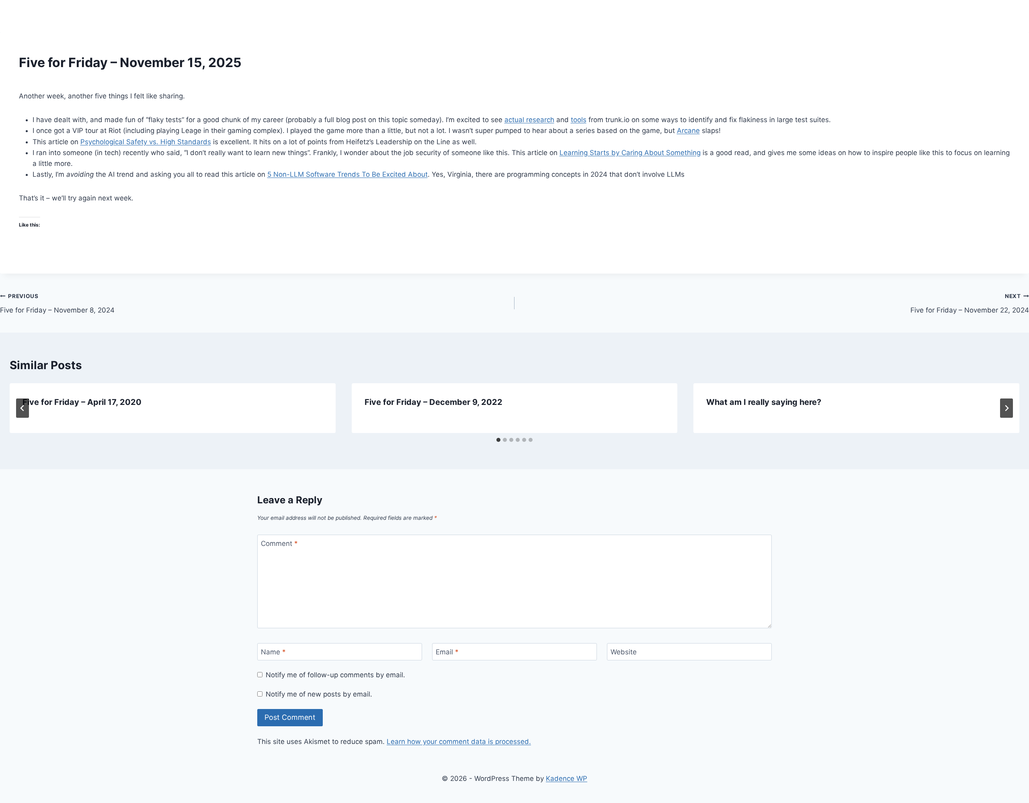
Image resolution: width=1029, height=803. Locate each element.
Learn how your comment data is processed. (459, 742)
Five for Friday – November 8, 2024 (57, 303)
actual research (529, 120)
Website (624, 652)
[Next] (1006, 408)
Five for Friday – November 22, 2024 (969, 303)
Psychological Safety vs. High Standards (145, 142)
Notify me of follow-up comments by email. (335, 675)
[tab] (498, 440)
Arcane (688, 131)
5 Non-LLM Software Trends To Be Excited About (347, 174)
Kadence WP (566, 778)
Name (273, 652)
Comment (279, 543)
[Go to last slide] (22, 408)
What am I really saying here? (763, 402)
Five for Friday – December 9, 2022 (433, 402)
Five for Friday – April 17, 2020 (82, 402)
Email (447, 652)
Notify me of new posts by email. (319, 694)
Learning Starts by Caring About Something (630, 153)
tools (578, 120)
